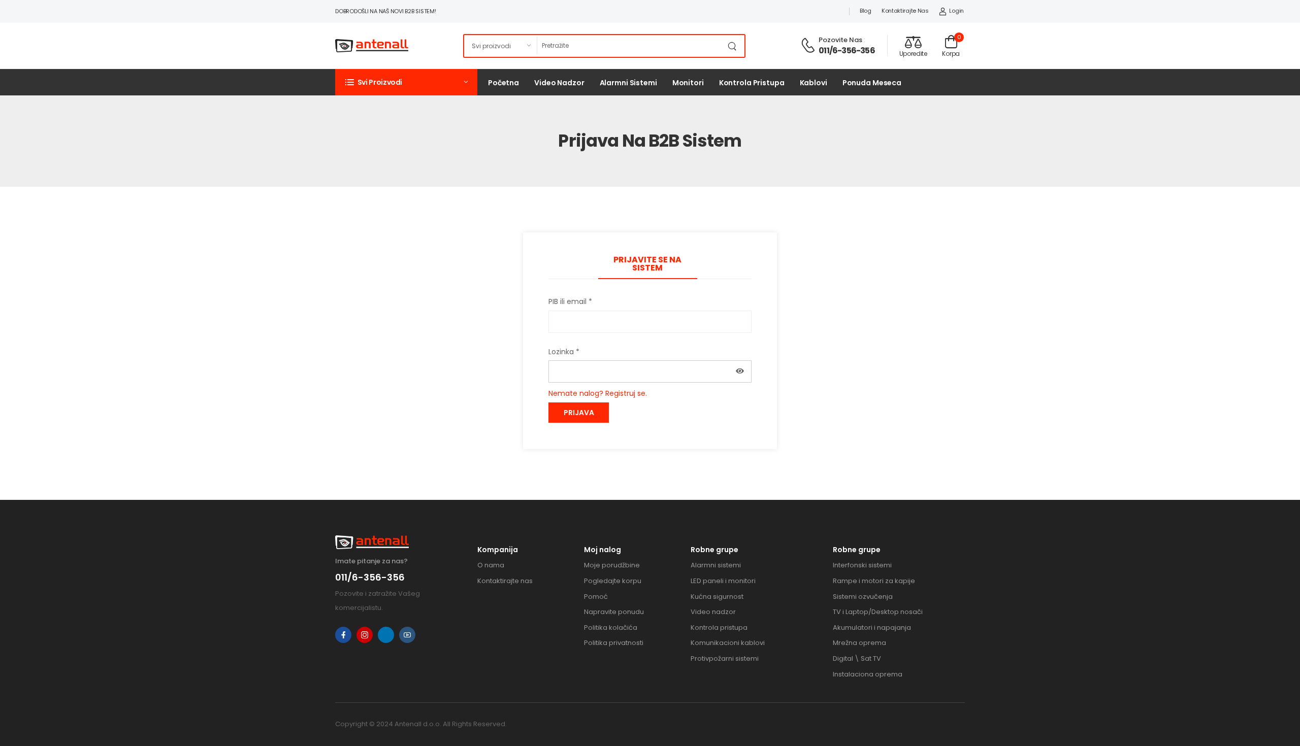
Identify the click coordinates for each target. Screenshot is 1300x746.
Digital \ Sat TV (857, 658)
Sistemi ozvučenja (863, 596)
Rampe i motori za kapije (874, 581)
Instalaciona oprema (867, 674)
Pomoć (596, 596)
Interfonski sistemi (862, 565)
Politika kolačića (610, 627)
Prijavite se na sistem (647, 264)
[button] (406, 82)
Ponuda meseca (871, 83)
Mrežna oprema (859, 643)
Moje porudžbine (612, 565)
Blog (865, 11)
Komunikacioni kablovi (728, 643)
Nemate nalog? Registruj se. (597, 393)
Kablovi (813, 83)
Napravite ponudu (614, 612)
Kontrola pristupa (752, 83)
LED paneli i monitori (723, 581)
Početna (503, 83)
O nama (490, 565)
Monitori (688, 83)
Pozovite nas (840, 40)
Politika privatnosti (613, 643)
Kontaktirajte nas (905, 11)
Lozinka (563, 352)
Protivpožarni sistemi (725, 658)
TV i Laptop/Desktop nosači (878, 612)
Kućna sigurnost (717, 596)
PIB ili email (570, 301)
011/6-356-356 (847, 50)
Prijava (579, 413)
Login (956, 11)
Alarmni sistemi (628, 83)
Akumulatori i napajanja (872, 627)
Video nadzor (559, 83)
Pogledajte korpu (612, 581)
